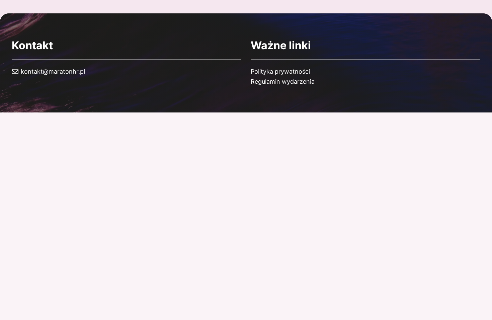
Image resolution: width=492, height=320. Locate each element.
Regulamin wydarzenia (283, 81)
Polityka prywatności (280, 71)
